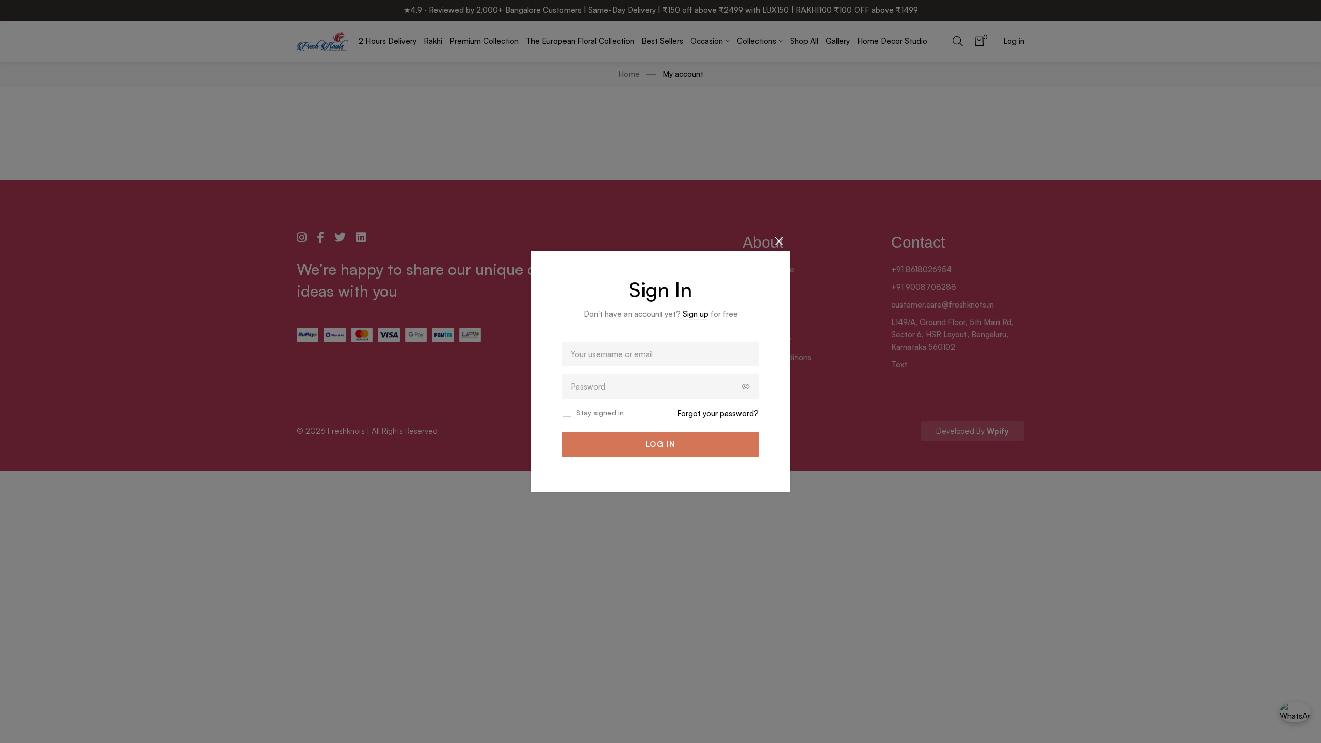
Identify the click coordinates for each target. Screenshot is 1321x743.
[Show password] (746, 386)
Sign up (695, 314)
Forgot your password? (718, 413)
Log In (661, 444)
